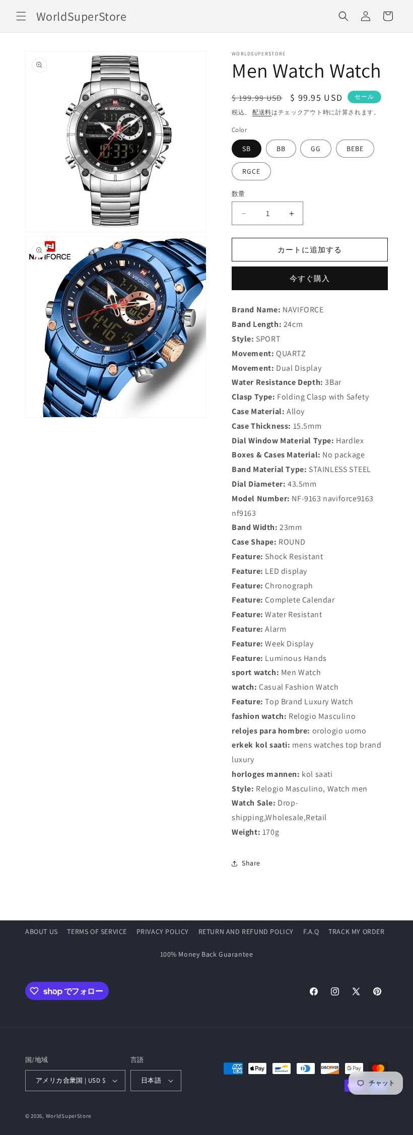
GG (316, 148)
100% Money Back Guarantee (206, 954)
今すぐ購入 (310, 278)
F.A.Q (311, 931)
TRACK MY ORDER (356, 931)
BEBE (355, 148)
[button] (21, 16)
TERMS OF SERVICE (97, 931)
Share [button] (251, 862)
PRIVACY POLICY (162, 931)
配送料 (261, 112)
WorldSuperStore (69, 1115)
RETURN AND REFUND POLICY (246, 931)
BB (281, 148)
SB (246, 148)
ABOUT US (41, 931)
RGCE (251, 171)
